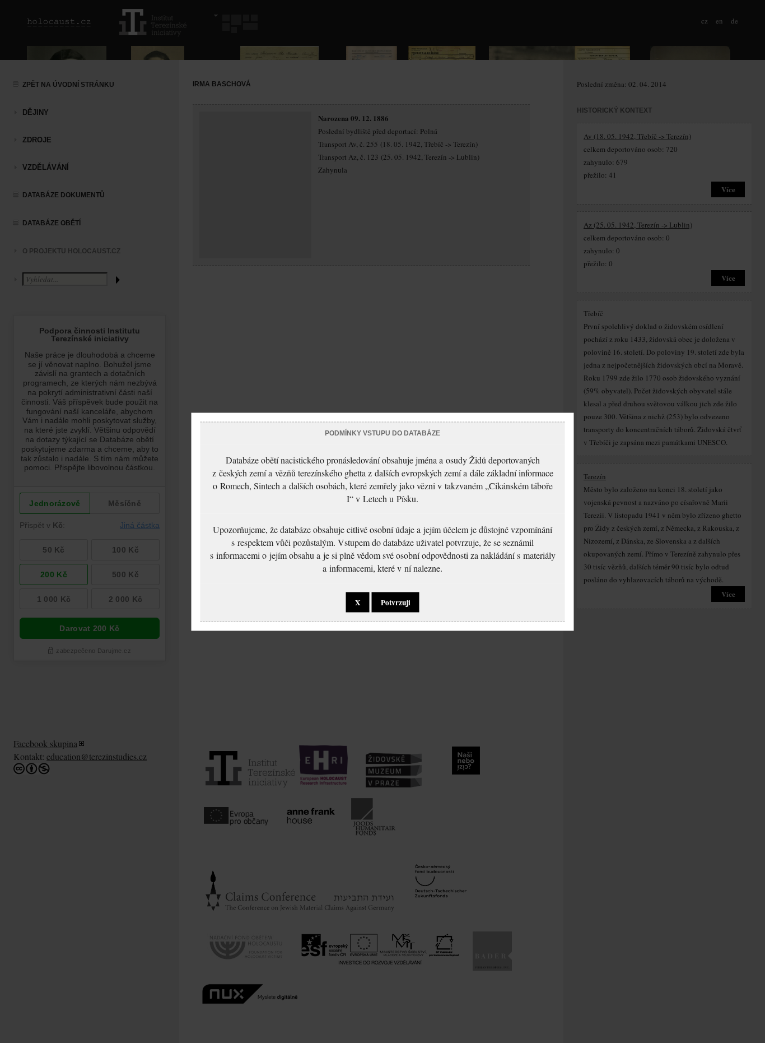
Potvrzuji (396, 602)
